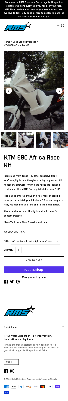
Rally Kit (8, 205)
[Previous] (9, 91)
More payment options (34, 277)
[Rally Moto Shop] (6, 282)
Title (6, 241)
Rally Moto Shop (19, 379)
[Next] (59, 91)
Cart (60, 26)
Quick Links (10, 327)
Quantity (8, 250)
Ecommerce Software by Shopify (42, 379)
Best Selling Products (24, 42)
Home (7, 42)
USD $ (9, 362)
